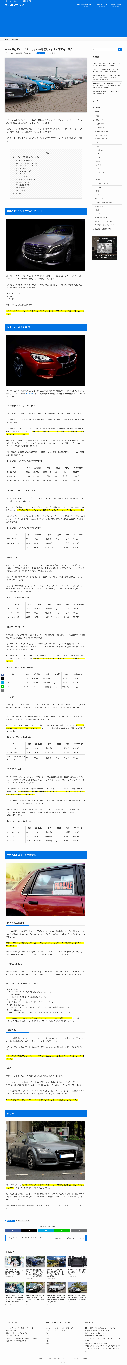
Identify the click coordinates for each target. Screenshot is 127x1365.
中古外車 (27, 1220)
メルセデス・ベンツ (102, 183)
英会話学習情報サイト (93, 1331)
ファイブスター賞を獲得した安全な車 (19, 1328)
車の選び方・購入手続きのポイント (105, 225)
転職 (47, 1341)
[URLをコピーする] (79, 1230)
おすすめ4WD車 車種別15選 (16, 1341)
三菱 (97, 191)
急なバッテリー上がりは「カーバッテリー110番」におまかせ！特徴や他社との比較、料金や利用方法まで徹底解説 (107, 77)
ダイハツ (98, 165)
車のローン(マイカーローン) (103, 221)
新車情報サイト (90, 1336)
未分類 (97, 116)
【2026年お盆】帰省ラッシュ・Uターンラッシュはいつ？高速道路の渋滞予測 (107, 64)
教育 (47, 1333)
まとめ (18, 193)
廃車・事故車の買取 (101, 135)
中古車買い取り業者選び (102, 131)
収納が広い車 (11, 1331)
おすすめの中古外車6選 (24, 160)
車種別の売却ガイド (101, 139)
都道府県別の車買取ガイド (103, 229)
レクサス (98, 187)
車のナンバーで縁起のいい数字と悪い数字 (21, 1338)
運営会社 (85, 1359)
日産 (97, 194)
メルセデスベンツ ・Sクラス (28, 166)
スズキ (98, 157)
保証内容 (22, 187)
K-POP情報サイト (91, 1328)
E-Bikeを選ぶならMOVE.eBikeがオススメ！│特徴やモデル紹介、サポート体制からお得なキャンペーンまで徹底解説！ (107, 85)
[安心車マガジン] (14, 5)
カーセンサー (30, 394)
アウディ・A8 (23, 176)
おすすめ (20, 1220)
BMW (97, 142)
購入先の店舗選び (25, 182)
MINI (97, 146)
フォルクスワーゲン (102, 172)
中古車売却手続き (100, 127)
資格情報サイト (90, 1346)
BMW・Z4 (22, 168)
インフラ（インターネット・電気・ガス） (61, 1328)
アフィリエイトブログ (93, 1338)
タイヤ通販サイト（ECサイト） (96, 1348)
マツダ (98, 180)
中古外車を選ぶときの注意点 (26, 179)
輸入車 (98, 214)
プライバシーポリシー (64, 1359)
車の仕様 (22, 190)
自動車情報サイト (91, 1333)
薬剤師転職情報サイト (93, 1343)
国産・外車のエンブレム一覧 (16, 1333)
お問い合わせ (77, 1359)
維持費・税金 (99, 206)
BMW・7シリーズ (25, 171)
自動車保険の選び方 (101, 217)
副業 (47, 1338)
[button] (13, 1230)
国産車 (98, 210)
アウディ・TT (23, 173)
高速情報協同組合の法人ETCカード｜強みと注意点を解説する (107, 92)
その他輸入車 (100, 150)
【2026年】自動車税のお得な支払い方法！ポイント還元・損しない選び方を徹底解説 (107, 70)
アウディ (98, 153)
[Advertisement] (63, 23)
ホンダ (98, 176)
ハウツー (97, 112)
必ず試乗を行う (24, 185)
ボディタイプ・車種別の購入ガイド (105, 202)
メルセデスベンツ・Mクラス (28, 163)
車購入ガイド (41, 53)
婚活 (47, 1343)
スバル (98, 161)
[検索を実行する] (120, 49)
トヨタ (98, 168)
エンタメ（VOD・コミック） (56, 1331)
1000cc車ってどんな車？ (15, 1336)
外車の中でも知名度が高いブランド (28, 157)
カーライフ (98, 107)
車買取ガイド (99, 120)
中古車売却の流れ (100, 124)
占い (47, 1336)
